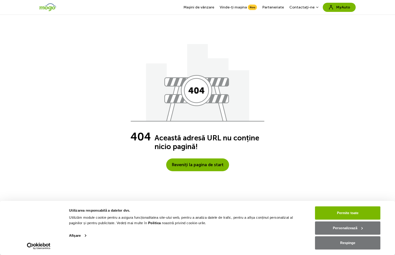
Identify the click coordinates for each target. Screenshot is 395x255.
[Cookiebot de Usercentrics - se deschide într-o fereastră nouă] (39, 246)
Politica (154, 223)
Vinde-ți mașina (237, 7)
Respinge (347, 243)
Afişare (75, 235)
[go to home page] (47, 7)
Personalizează (345, 228)
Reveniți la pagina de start (198, 164)
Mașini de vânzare (199, 7)
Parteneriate (273, 7)
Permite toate (347, 213)
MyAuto (343, 7)
